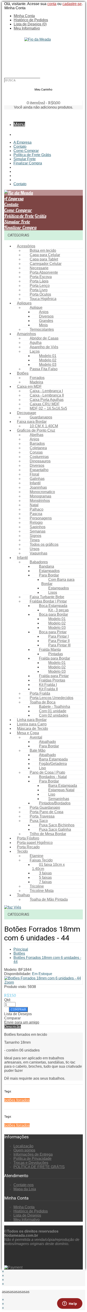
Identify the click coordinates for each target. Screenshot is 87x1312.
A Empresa (22, 142)
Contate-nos (23, 1185)
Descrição (12, 1027)
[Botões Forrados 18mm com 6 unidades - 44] (42, 978)
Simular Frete (24, 159)
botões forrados (17, 1100)
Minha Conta (24, 16)
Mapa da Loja (24, 1189)
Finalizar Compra (27, 163)
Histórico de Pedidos (31, 20)
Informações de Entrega (33, 1154)
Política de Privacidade (32, 1158)
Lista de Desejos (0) (30, 24)
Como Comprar (26, 151)
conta (51, 4)
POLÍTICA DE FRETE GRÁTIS (39, 1167)
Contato (19, 146)
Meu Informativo (27, 28)
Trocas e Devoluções (30, 1163)
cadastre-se (72, 4)
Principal (20, 949)
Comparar (12, 1018)
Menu (19, 124)
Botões (19, 953)
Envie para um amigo (21, 1022)
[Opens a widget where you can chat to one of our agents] (69, 1304)
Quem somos (24, 1150)
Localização (23, 1146)
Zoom (9, 982)
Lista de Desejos (18, 1014)
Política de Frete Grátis (32, 155)
